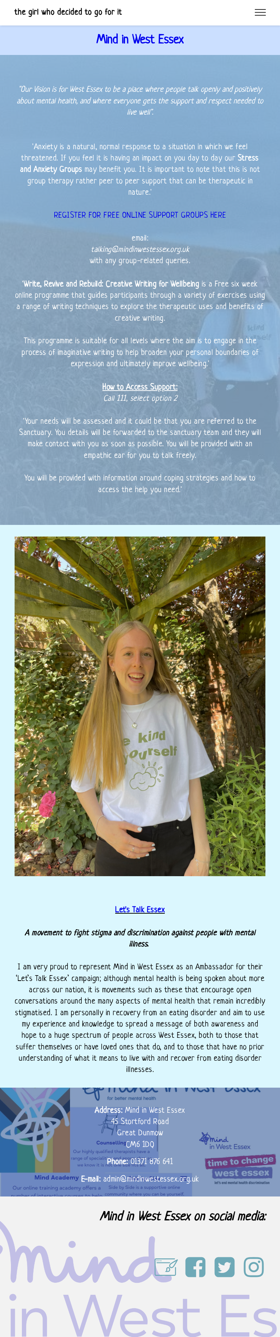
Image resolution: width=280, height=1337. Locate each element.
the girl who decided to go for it (68, 12)
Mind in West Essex (140, 40)
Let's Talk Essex (140, 910)
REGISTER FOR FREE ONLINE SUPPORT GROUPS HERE (140, 215)
